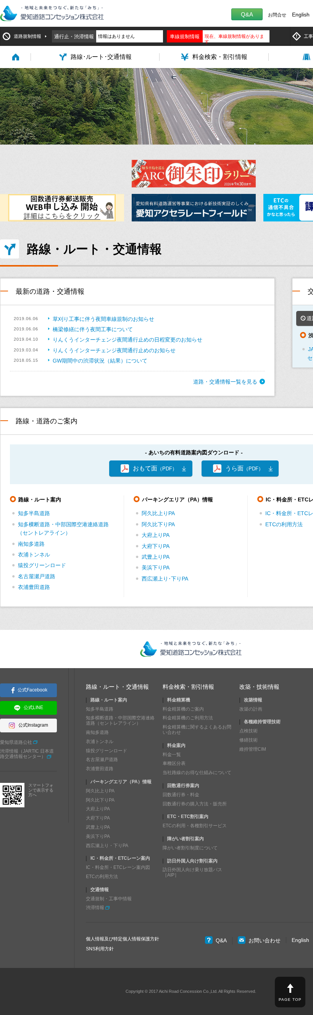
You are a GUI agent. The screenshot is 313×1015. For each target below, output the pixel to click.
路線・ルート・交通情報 (117, 686)
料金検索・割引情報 (188, 686)
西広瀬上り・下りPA (107, 845)
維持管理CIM (252, 749)
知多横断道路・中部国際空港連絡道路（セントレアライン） (120, 720)
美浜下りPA (155, 567)
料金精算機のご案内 (183, 709)
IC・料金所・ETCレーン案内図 (118, 867)
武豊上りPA (155, 557)
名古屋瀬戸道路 (36, 576)
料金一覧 (172, 754)
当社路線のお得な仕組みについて (197, 772)
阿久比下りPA (158, 524)
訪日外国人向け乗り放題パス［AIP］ (192, 872)
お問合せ (277, 15)
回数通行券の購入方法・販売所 (195, 804)
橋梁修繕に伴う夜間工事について (93, 329)
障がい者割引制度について (190, 848)
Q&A (247, 14)
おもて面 (155, 468)
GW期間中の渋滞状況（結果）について (100, 361)
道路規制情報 (27, 36)
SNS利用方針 (100, 949)
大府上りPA (155, 535)
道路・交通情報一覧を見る (225, 382)
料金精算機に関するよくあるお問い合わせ (197, 729)
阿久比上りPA (158, 513)
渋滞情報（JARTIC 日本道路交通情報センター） (27, 753)
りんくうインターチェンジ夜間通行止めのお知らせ (114, 350)
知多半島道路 (34, 513)
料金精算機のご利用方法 (188, 718)
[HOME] (15, 57)
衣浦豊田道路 (34, 587)
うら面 (244, 468)
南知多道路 (31, 544)
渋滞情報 (95, 907)
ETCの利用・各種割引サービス (195, 825)
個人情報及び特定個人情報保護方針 (122, 939)
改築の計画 (250, 709)
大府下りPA (155, 546)
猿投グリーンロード (42, 565)
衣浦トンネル (34, 554)
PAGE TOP (290, 999)
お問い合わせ (264, 940)
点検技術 (248, 731)
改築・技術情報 (259, 686)
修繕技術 (248, 740)
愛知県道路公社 (16, 742)
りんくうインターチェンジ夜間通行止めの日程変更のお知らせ (127, 340)
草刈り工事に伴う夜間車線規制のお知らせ (103, 319)
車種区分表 (174, 763)
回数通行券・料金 (181, 794)
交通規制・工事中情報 (109, 898)
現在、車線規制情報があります (234, 39)
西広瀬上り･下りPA (165, 579)
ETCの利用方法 (284, 524)
